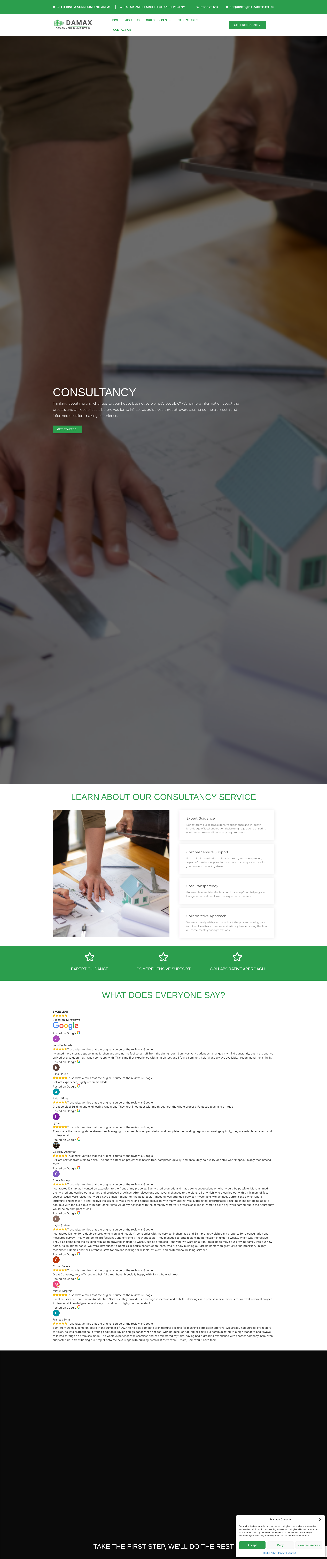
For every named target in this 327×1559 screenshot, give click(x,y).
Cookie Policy (270, 1553)
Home (115, 20)
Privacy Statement (287, 1553)
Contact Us (122, 29)
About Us (132, 20)
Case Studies (188, 20)
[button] (320, 1519)
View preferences (309, 1545)
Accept (252, 1545)
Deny (280, 1545)
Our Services (156, 20)
